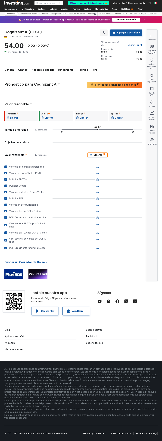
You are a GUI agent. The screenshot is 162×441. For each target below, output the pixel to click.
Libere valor (133, 45)
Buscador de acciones (30, 14)
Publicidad (91, 336)
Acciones (11, 14)
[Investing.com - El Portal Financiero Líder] (16, 3)
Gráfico (23, 69)
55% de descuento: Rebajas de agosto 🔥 (88, 3)
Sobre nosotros (94, 329)
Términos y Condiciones (94, 433)
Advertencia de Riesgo (146, 433)
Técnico (83, 69)
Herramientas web (14, 349)
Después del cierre (77, 14)
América (133, 14)
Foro (94, 69)
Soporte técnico (94, 342)
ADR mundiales (105, 14)
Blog (7, 329)
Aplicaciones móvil (14, 336)
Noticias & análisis (42, 69)
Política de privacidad (121, 433)
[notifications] (150, 2)
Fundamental (66, 69)
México (45, 14)
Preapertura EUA (58, 14)
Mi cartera (10, 342)
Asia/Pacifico (153, 14)
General (9, 69)
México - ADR (121, 14)
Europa (142, 14)
